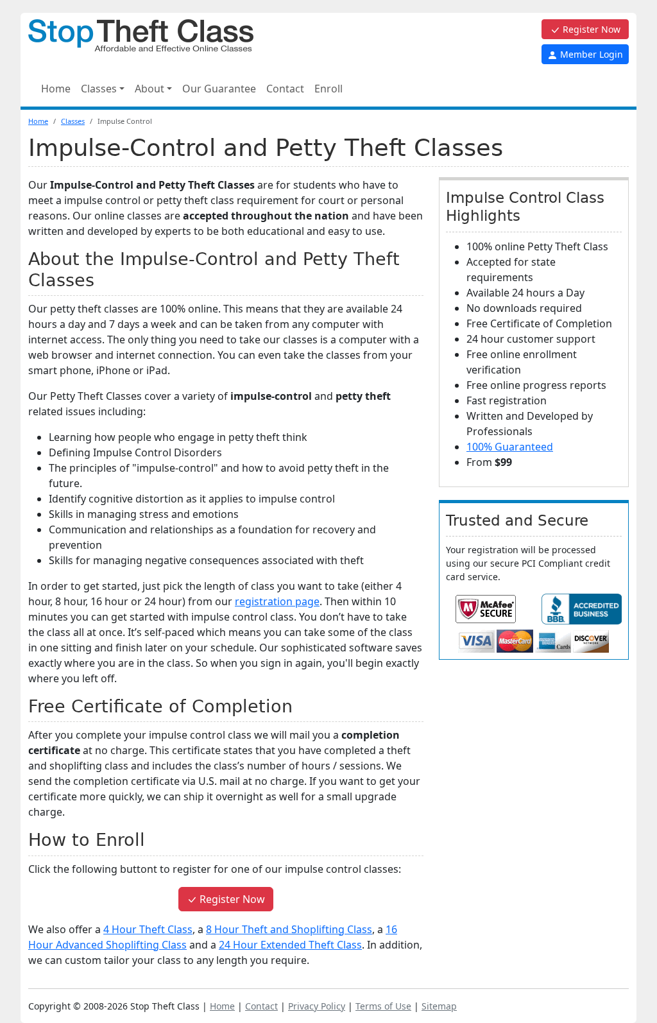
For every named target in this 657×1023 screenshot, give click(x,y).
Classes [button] (99, 89)
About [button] (149, 89)
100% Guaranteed (509, 447)
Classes (73, 121)
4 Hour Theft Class (147, 929)
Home (56, 89)
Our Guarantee (219, 89)
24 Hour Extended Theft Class (290, 945)
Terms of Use (383, 1006)
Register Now (590, 29)
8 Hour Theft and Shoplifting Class (289, 929)
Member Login (590, 54)
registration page (277, 601)
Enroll (328, 89)
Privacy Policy (316, 1006)
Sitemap (439, 1006)
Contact (285, 89)
